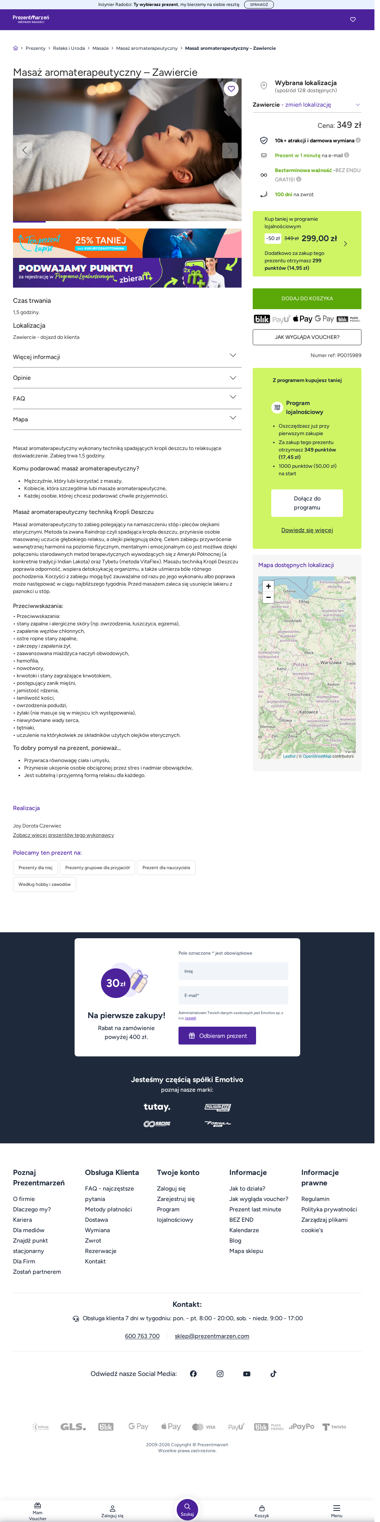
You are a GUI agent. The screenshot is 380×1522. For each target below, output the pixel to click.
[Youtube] (246, 1373)
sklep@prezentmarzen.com (212, 1336)
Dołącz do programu (307, 503)
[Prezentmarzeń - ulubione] (353, 19)
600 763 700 (142, 1336)
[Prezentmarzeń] (31, 19)
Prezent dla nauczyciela (166, 867)
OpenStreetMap (317, 756)
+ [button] (268, 586)
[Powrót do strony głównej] (15, 48)
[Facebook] (193, 1373)
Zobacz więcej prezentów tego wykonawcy (63, 835)
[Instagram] (220, 1373)
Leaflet (289, 756)
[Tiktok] (273, 1373)
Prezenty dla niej (35, 867)
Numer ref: (323, 355)
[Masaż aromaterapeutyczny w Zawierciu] (127, 149)
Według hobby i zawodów (45, 884)
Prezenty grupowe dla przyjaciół (97, 867)
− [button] (268, 597)
